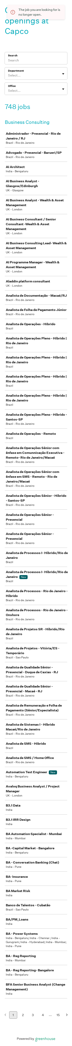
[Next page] (67, 1015)
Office (12, 86)
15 (58, 1015)
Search (12, 55)
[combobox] (8, 75)
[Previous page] (5, 1015)
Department (16, 70)
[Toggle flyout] (63, 73)
